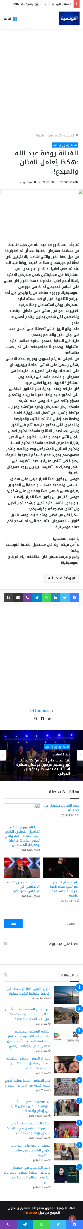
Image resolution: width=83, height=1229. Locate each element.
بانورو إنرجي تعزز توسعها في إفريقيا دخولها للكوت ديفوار (28, 991)
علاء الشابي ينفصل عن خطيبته (61, 808)
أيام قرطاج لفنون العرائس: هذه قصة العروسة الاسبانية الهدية (64, 889)
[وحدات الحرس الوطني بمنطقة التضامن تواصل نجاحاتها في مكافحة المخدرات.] (66, 1064)
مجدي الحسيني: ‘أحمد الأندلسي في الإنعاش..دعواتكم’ (23, 886)
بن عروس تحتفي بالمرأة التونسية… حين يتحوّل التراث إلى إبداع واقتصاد (29, 1106)
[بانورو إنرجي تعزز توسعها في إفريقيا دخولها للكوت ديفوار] (66, 995)
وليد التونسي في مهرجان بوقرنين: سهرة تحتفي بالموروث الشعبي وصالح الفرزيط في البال (27, 1175)
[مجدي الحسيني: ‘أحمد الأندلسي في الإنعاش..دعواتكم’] (22, 868)
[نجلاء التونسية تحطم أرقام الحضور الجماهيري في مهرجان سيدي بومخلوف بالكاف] (66, 1129)
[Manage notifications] (72, 1219)
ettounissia (67, 182)
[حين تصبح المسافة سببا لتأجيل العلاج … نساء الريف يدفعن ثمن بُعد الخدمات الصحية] (66, 1015)
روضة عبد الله (60, 578)
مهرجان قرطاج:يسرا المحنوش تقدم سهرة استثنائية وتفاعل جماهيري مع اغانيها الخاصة (44, 770)
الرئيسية (69, 135)
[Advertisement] (41, 79)
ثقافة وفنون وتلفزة (48, 135)
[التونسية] (69, 18)
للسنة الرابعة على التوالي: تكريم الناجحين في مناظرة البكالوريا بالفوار (30, 1150)
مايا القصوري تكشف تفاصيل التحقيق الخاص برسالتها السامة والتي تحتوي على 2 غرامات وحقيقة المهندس (22, 836)
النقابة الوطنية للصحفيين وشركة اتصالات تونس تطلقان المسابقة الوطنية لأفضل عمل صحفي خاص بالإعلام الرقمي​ (28, 1038)
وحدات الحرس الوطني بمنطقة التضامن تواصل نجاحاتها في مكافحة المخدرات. (28, 1063)
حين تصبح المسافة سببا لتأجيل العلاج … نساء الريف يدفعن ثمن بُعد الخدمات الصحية (27, 1014)
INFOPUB (30, 1213)
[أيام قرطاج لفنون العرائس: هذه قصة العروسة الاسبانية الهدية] (61, 868)
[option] (41, 755)
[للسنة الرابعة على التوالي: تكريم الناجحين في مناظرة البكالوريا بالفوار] (66, 1151)
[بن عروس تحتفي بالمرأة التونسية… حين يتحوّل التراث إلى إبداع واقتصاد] (66, 1107)
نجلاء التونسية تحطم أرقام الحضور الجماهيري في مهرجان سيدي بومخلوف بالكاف (28, 1128)
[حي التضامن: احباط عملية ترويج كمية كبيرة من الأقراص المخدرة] (66, 1087)
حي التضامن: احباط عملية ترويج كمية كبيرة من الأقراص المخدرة (27, 1083)
